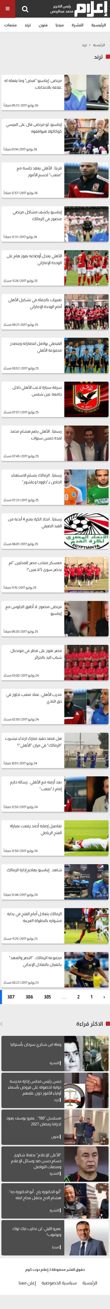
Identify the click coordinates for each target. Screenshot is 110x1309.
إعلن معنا (27, 1282)
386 (29, 997)
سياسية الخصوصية (59, 1282)
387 (11, 997)
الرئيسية (98, 25)
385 (47, 997)
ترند (28, 25)
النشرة (77, 25)
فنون (43, 25)
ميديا (60, 25)
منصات (10, 25)
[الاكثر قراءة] (1, 1024)
